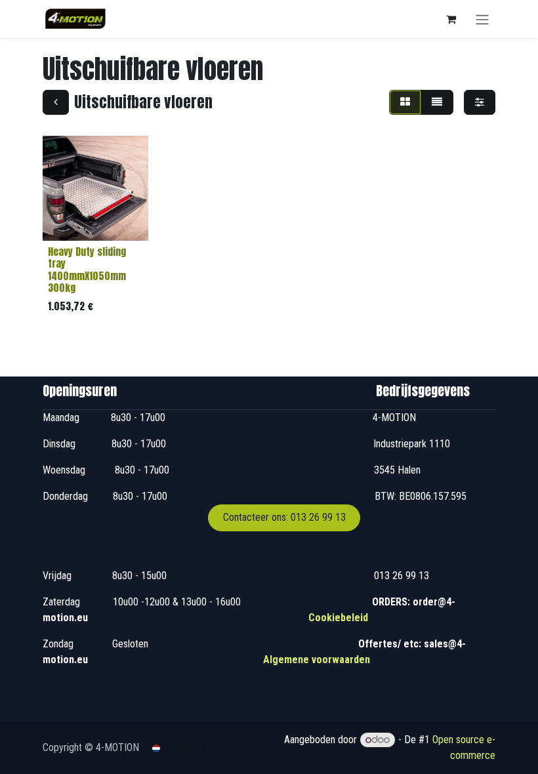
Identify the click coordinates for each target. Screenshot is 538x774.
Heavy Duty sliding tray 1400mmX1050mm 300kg (87, 269)
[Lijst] (437, 102)
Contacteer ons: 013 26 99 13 (284, 517)
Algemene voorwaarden (316, 659)
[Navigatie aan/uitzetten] (482, 19)
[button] (63, 223)
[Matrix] (405, 102)
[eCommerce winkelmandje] (451, 19)
